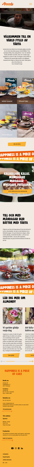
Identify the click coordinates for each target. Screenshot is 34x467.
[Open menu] (30, 4)
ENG (6, 462)
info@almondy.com (10, 403)
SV (3, 462)
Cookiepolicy (5, 454)
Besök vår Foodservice (7, 438)
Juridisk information (7, 459)
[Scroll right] (31, 361)
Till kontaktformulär (7, 409)
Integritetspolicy (6, 457)
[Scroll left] (3, 361)
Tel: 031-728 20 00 (7, 400)
